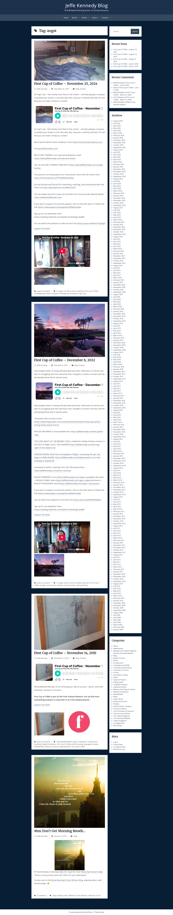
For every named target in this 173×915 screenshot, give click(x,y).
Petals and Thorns (120, 701)
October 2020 (118, 290)
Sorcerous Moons (120, 709)
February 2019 (118, 338)
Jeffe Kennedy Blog (86, 5)
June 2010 (117, 588)
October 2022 (118, 232)
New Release (118, 694)
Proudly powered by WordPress (81, 912)
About (115, 646)
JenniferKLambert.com (48, 148)
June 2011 (117, 560)
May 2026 (117, 128)
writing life (74, 293)
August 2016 (118, 410)
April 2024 (117, 188)
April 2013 (117, 507)
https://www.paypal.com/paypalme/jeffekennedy (59, 207)
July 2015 (116, 441)
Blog (77, 89)
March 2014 (117, 480)
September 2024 (119, 176)
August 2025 (118, 150)
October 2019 (118, 318)
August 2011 (118, 555)
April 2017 (117, 391)
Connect (105, 18)
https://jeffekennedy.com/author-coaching (52, 470)
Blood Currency (119, 658)
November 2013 (119, 490)
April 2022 (117, 246)
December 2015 (119, 429)
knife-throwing (77, 744)
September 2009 (119, 610)
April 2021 (117, 275)
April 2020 (117, 304)
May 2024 (117, 186)
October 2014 (118, 463)
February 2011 (118, 569)
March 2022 (117, 249)
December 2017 (119, 372)
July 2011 (116, 557)
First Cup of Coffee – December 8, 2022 (64, 360)
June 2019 (117, 328)
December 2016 (119, 400)
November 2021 (119, 258)
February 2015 (118, 453)
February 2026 (118, 135)
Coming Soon (118, 663)
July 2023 (116, 210)
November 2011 (119, 547)
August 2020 (118, 294)
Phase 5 (48, 293)
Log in (115, 742)
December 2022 (119, 227)
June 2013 (117, 502)
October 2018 (118, 347)
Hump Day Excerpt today (92, 872)
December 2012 (119, 516)
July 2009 (116, 615)
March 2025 (117, 162)
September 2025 (119, 147)
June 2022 (117, 241)
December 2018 (119, 343)
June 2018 (117, 357)
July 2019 (116, 326)
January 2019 (118, 340)
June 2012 (117, 531)
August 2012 (118, 526)
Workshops (117, 725)
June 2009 (117, 617)
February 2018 (118, 367)
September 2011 (119, 552)
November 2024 (119, 171)
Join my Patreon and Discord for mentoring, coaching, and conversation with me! (69, 184)
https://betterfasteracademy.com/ (88, 142)
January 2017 (118, 398)
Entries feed (117, 744)
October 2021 (118, 261)
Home (66, 18)
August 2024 (118, 179)
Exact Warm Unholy (120, 675)
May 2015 (117, 446)
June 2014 (117, 473)
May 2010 (117, 591)
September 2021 (119, 263)
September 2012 (119, 523)
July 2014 (116, 470)
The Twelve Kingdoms (121, 716)
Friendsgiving (39, 293)
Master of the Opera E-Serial (124, 689)
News (115, 697)
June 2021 (117, 270)
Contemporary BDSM (121, 665)
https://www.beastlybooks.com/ (48, 197)
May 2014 (117, 475)
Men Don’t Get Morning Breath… (60, 831)
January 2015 (118, 456)
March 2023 (117, 220)
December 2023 (119, 198)
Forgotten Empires (120, 684)
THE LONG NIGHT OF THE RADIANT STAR (51, 441)
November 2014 (119, 461)
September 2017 (119, 379)
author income (69, 583)
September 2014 (119, 466)
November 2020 (119, 287)
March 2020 (117, 306)
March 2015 (117, 451)
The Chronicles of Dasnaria (123, 711)
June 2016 (117, 415)
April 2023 (117, 217)
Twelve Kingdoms (120, 721)
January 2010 (118, 601)
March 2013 (117, 509)
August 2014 (118, 468)
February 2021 (118, 280)
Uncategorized (118, 723)
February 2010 (118, 598)
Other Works (118, 699)
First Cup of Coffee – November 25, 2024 (65, 84)
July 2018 (116, 355)
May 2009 (117, 620)
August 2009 (118, 613)
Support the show (42, 228)
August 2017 (118, 381)
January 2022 (118, 253)
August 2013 (118, 497)
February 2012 (118, 540)
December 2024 (119, 169)
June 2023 (117, 212)
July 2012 (116, 528)
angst (61, 291)
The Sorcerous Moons (121, 713)
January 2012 (118, 543)
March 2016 (117, 422)
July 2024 (116, 181)
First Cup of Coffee (91, 291)
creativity (79, 291)
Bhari (102, 912)
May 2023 (117, 215)
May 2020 (117, 302)
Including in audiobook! (44, 461)
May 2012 (117, 533)
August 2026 (118, 121)
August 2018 (118, 352)
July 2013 (116, 499)
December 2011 (119, 545)
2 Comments (41, 895)
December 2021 (119, 256)
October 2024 (118, 174)
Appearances (118, 648)
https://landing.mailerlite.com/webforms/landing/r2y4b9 (59, 509)
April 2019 (117, 333)
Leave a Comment (43, 291)
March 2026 (117, 133)
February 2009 (118, 627)
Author (84, 18)
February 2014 (118, 482)
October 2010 (118, 579)
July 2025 (116, 152)
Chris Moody (118, 97)
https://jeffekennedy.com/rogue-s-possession (79, 483)
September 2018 (119, 350)
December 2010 (119, 574)
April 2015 (117, 449)
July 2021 (116, 268)
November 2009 (119, 605)
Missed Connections (120, 692)
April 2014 (117, 478)
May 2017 (117, 388)
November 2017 (119, 374)
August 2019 (118, 323)
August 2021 (118, 265)
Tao (72, 746)
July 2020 (116, 297)
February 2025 (118, 164)
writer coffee (80, 746)
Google (42, 585)
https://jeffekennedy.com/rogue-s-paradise (75, 477)
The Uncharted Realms (121, 718)
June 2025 (117, 155)
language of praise (91, 744)
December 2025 (119, 140)
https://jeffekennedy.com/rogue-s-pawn (73, 480)
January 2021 (118, 282)
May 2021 (117, 273)
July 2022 (116, 239)
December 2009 (119, 603)
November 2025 (119, 143)
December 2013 (119, 487)
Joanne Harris (51, 585)
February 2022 (118, 251)
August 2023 (118, 208)
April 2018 (117, 362)
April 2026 (117, 130)
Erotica (116, 672)
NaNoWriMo (39, 746)
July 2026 (116, 123)
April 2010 (117, 593)
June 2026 (117, 126)
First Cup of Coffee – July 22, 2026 (125, 66)
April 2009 (117, 622)
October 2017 (118, 376)
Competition (82, 742)
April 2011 (117, 564)
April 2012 (117, 535)
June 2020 (117, 299)
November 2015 (119, 432)
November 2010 (119, 576)
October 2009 (118, 608)
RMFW (70, 895)
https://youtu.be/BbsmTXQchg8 (91, 223)
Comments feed (119, 747)
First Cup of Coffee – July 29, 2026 (125, 64)
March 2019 (117, 335)
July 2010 (116, 586)
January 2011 (118, 572)
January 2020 (118, 311)
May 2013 (117, 504)
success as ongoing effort (61, 746)
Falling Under (63, 895)
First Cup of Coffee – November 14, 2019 (65, 653)
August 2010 (118, 584)
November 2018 (119, 345)
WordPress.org (119, 749)
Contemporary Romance (122, 668)
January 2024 (118, 196)
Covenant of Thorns (121, 670)
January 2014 (118, 485)
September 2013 (119, 494)
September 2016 (119, 408)
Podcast (83, 89)
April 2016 (117, 420)
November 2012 (119, 519)
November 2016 (119, 403)
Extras (94, 18)
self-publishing (82, 585)
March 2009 (117, 625)
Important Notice (119, 687)
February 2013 (118, 511)
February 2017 (118, 396)
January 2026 (118, 138)
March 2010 (117, 596)
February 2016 (118, 425)
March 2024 (117, 191)
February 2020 (118, 309)
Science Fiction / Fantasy (122, 706)
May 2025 (117, 157)
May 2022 (117, 244)
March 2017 (117, 393)
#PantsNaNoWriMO (64, 742)
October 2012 (118, 521)
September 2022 (119, 234)
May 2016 (117, 417)
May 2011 (117, 562)
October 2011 (118, 550)
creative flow (92, 742)
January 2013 (118, 514)
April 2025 (117, 159)
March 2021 (117, 278)
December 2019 (119, 314)
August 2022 (118, 237)
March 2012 (117, 538)
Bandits (78, 583)
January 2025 (118, 167)
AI (57, 291)
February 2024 (118, 193)
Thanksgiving (63, 293)
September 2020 (119, 292)
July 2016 (116, 412)
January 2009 (118, 629)
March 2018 (117, 364)
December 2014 (119, 458)
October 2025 (118, 145)
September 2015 (119, 437)
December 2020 (119, 285)
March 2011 (117, 567)
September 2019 (119, 321)
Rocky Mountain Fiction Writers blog (67, 880)
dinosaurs (86, 583)
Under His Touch (65, 872)
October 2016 (118, 405)
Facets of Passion (119, 680)
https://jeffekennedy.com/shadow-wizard (72, 457)
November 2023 (119, 200)
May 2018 (117, 359)
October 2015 (118, 434)
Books (74, 18)
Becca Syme (71, 291)
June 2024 (117, 183)
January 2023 (118, 224)
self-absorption (70, 585)
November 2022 (119, 229)
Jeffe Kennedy (42, 89)
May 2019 (117, 331)
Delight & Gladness (49, 744)
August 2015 (118, 439)
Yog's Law (82, 293)
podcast (55, 293)
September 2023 (119, 205)
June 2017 (117, 386)
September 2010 (119, 581)
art (65, 291)
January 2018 (118, 369)
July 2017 (116, 384)
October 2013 (118, 492)
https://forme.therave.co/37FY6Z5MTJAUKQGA (54, 178)
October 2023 (118, 203)
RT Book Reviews (80, 895)
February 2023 (118, 222)
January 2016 (118, 427)
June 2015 (117, 444)
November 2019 (119, 316)
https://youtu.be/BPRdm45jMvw (87, 500)
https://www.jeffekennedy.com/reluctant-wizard (54, 158)
